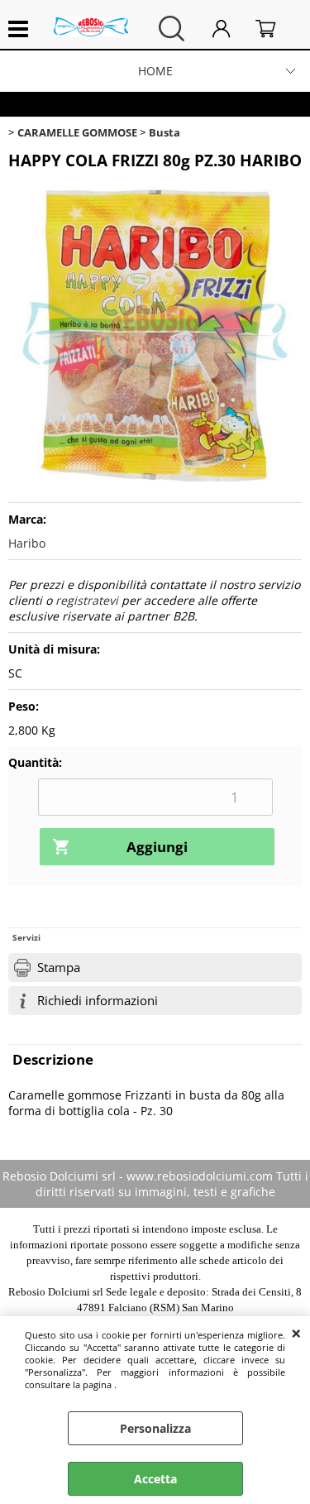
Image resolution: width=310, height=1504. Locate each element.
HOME (155, 71)
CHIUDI (296, 1332)
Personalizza (155, 1428)
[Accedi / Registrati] (229, 28)
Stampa (58, 967)
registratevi (86, 600)
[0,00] (274, 28)
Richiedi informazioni (97, 1000)
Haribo (26, 543)
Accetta (155, 1479)
